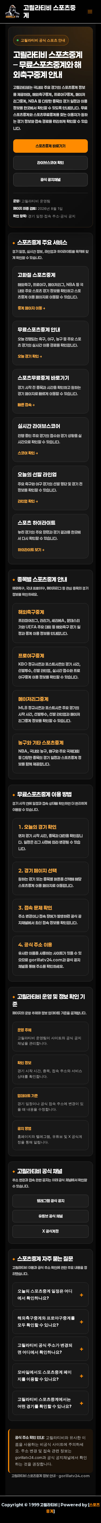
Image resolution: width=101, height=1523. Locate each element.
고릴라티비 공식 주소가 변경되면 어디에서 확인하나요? (45, 1349)
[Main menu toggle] (90, 11)
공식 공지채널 (50, 179)
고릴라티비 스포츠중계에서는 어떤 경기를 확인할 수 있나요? (45, 1403)
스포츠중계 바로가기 (50, 146)
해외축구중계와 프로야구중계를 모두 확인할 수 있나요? (46, 1321)
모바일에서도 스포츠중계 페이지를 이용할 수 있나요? (45, 1375)
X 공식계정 (50, 1231)
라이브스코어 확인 (50, 162)
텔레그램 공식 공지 (50, 1200)
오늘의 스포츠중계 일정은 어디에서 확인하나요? (45, 1294)
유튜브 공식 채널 (51, 1216)
